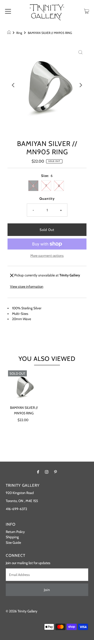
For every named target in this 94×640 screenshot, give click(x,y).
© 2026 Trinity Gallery (21, 611)
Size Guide (13, 542)
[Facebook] (38, 472)
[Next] (80, 85)
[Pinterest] (55, 472)
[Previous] (13, 85)
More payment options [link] (47, 256)
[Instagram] (46, 472)
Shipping (12, 537)
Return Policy (15, 532)
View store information (26, 286)
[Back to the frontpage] (9, 32)
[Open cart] (86, 11)
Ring (19, 33)
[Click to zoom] (80, 51)
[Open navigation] (8, 11)
